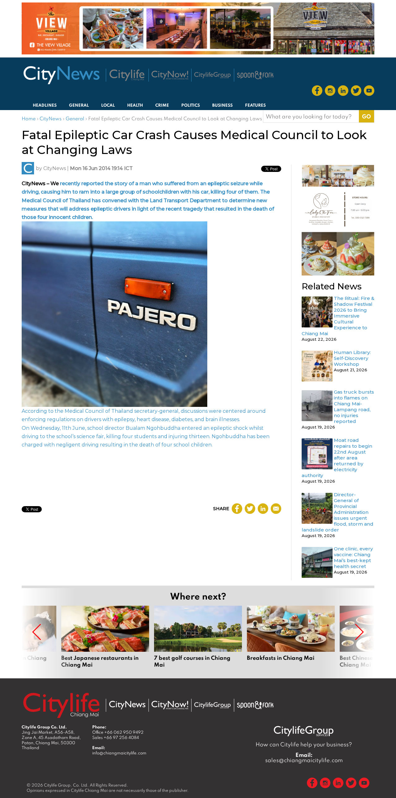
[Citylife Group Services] (212, 75)
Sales (115, 737)
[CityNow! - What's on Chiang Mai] (170, 75)
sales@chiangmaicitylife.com (304, 757)
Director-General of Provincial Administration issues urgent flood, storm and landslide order (337, 512)
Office (118, 732)
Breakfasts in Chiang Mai (291, 637)
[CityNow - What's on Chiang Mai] (170, 705)
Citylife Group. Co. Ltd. (66, 785)
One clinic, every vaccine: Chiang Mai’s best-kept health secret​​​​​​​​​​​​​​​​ (353, 557)
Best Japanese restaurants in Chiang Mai (105, 637)
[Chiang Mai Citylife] (127, 75)
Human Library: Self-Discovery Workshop (352, 358)
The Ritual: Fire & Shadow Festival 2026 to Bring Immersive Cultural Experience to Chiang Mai (338, 315)
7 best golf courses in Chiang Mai (198, 637)
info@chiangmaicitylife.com (119, 753)
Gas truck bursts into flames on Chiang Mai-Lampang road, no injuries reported (354, 406)
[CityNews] (61, 75)
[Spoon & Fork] (255, 75)
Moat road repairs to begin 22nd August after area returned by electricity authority (337, 457)
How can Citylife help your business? (304, 744)
